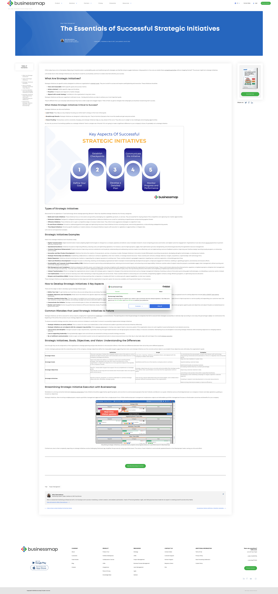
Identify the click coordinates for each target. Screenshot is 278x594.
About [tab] (160, 291)
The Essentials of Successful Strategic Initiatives (23, 8)
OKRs (104, 563)
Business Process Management (142, 563)
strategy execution (166, 336)
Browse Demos (266, 3)
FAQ (166, 567)
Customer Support (169, 555)
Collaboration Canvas (108, 559)
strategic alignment (101, 327)
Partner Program (169, 559)
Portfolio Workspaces (108, 555)
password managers (97, 268)
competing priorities (170, 70)
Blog (12, 8)
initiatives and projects (77, 392)
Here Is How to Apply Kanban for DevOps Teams (59, 508)
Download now (250, 94)
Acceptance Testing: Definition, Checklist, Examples (210, 508)
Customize (138, 306)
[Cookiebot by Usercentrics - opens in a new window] (163, 287)
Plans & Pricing (106, 571)
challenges (99, 316)
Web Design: (251, 590)
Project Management (139, 559)
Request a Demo (169, 563)
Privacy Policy (199, 555)
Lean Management (138, 567)
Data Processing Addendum (203, 559)
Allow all (160, 306)
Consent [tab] (117, 291)
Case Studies (75, 559)
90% (210, 316)
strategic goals (95, 83)
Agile (135, 571)
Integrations (106, 567)
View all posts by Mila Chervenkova (57, 502)
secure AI (208, 243)
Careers (74, 567)
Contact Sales (247, 3)
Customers (74, 555)
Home (9, 8)
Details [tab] (139, 291)
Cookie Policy (199, 563)
